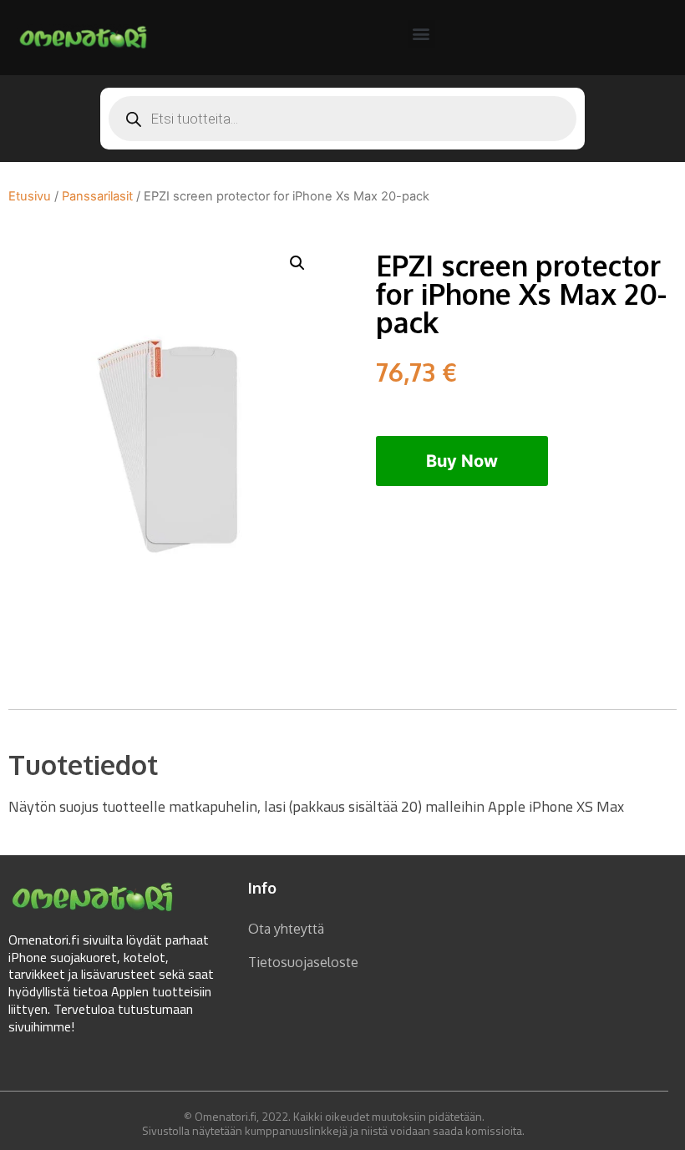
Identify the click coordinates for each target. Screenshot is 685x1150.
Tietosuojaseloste (303, 962)
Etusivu (29, 196)
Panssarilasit (97, 196)
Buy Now (462, 461)
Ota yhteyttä (286, 928)
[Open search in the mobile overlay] (342, 118)
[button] (421, 34)
